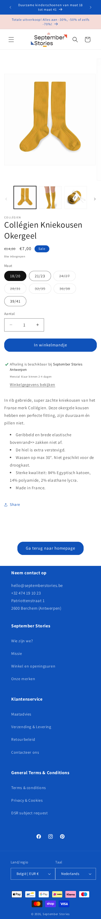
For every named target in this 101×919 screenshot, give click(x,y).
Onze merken (23, 678)
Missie (16, 653)
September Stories (56, 914)
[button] (11, 39)
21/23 (40, 275)
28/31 (18, 290)
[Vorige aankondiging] (10, 7)
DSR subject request (29, 812)
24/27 (67, 277)
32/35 (43, 290)
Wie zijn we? (22, 640)
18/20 (15, 275)
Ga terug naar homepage (50, 548)
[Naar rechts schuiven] (95, 199)
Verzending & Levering (31, 726)
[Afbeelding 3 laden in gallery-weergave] (76, 197)
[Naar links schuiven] (6, 199)
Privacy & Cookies (27, 800)
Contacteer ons (25, 752)
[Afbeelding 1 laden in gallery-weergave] (25, 197)
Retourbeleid (23, 739)
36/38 (67, 290)
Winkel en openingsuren (33, 666)
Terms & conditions (28, 787)
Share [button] (15, 504)
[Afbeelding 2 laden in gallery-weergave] (50, 197)
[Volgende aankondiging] (90, 7)
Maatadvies (21, 714)
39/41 (15, 301)
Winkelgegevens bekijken (32, 384)
